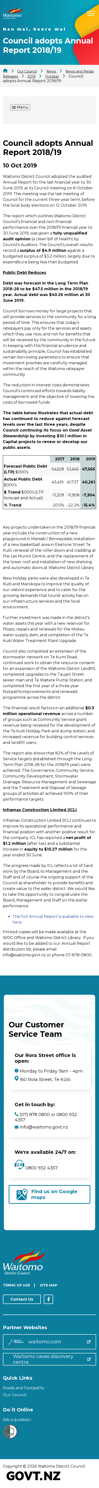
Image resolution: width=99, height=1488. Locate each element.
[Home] (13, 17)
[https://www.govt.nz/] (33, 1481)
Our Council (14, 1395)
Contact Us (22, 1299)
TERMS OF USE (16, 1285)
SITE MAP (48, 1285)
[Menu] (91, 12)
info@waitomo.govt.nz (44, 1127)
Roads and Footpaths (23, 1388)
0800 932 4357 (41, 1168)
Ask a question (17, 1419)
